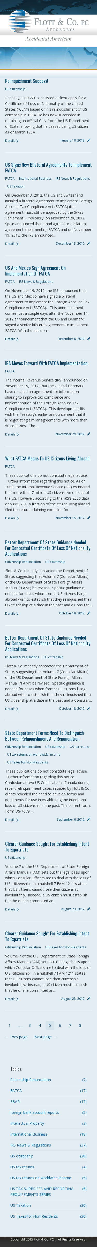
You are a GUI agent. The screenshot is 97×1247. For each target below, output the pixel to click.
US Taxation (16, 186)
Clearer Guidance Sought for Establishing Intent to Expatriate (47, 846)
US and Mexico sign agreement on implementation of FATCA (35, 270)
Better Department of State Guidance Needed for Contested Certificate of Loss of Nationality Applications (47, 548)
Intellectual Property (27, 1123)
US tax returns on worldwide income (33, 754)
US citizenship (15, 89)
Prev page (19, 1036)
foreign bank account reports (34, 1112)
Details (10, 140)
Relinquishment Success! (26, 80)
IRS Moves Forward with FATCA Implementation (46, 363)
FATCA (10, 178)
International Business (35, 178)
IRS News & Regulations (73, 178)
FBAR (15, 1101)
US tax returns (80, 747)
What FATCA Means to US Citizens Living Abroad (47, 458)
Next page (43, 1036)
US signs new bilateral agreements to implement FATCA (48, 167)
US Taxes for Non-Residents (27, 762)
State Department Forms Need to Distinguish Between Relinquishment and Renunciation (44, 735)
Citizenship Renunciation (23, 562)
